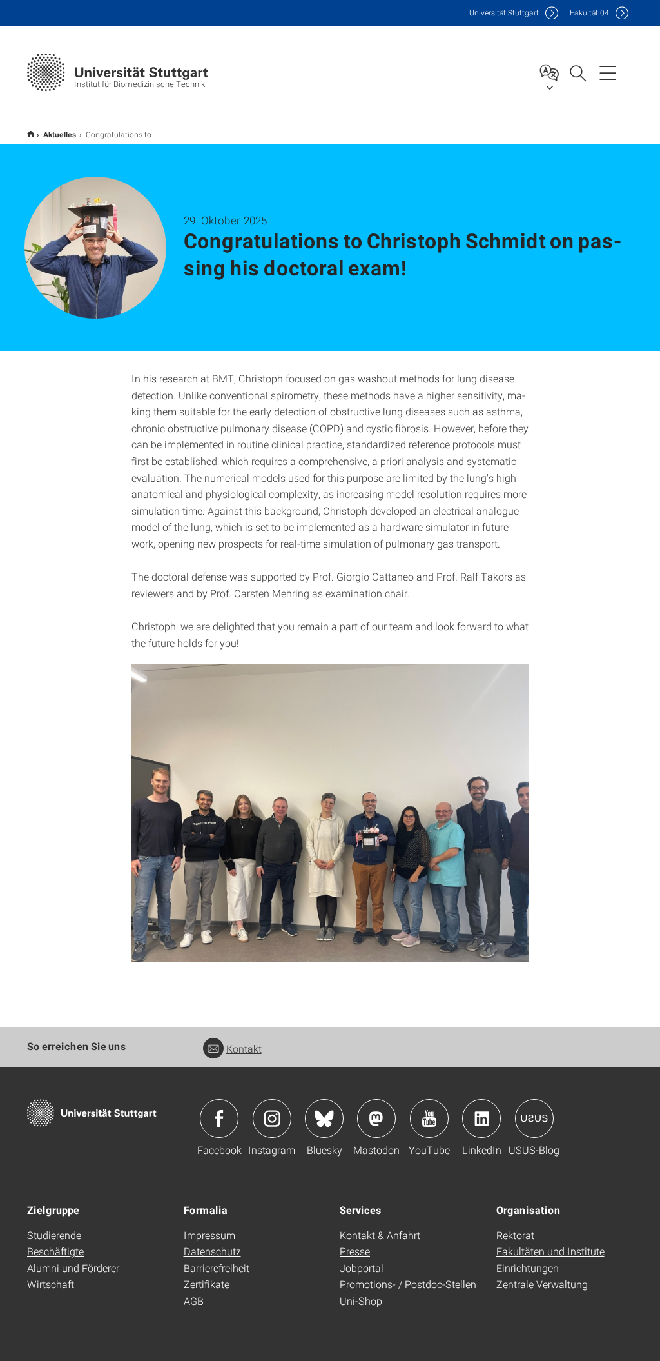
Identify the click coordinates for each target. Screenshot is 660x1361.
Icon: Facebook (219, 1118)
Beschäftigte (55, 1251)
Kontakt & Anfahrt (380, 1235)
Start (30, 133)
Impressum (209, 1235)
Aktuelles (60, 134)
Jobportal (361, 1268)
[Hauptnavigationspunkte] (607, 72)
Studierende (54, 1235)
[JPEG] (330, 813)
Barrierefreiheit (216, 1268)
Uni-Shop (361, 1300)
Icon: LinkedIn (481, 1118)
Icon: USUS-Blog (534, 1118)
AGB (194, 1300)
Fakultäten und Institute (550, 1251)
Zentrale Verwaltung (542, 1284)
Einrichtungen (527, 1268)
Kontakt (244, 1048)
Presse (355, 1251)
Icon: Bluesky (324, 1118)
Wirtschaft (50, 1284)
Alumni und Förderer (73, 1268)
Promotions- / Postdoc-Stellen (408, 1284)
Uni (504, 12)
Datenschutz (212, 1251)
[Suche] (577, 72)
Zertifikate (206, 1284)
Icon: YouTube (429, 1118)
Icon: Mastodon (376, 1118)
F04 (589, 12)
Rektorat (515, 1235)
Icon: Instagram (272, 1118)
